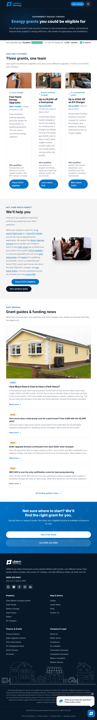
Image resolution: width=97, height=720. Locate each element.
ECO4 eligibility (36, 250)
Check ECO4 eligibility (17, 184)
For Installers (55, 646)
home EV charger (34, 233)
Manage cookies (70, 716)
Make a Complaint (57, 658)
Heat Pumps (11, 613)
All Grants (10, 654)
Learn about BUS (46, 184)
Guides (53, 600)
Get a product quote (19, 289)
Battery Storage (12, 609)
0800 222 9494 (13, 577)
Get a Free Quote (48, 534)
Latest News (55, 605)
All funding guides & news (47, 493)
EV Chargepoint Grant (15, 646)
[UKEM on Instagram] (25, 587)
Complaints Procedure (59, 654)
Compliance (55, 642)
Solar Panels (11, 605)
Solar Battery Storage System (18, 600)
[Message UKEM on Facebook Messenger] (14, 587)
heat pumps (11, 257)
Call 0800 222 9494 (48, 543)
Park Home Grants (13, 642)
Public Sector (55, 638)
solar (41, 254)
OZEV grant (23, 247)
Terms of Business (28, 716)
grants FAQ (30, 274)
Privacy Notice (42, 716)
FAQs (52, 609)
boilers (24, 257)
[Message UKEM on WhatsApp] (8, 587)
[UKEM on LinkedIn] (30, 587)
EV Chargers (11, 621)
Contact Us (54, 613)
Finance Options (12, 634)
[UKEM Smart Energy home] (13, 4)
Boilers (8, 617)
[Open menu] (88, 4)
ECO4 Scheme (12, 650)
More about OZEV (76, 184)
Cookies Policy (56, 716)
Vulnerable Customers (59, 650)
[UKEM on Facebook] (19, 587)
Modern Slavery (56, 662)
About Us (54, 634)
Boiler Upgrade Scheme (16, 638)
